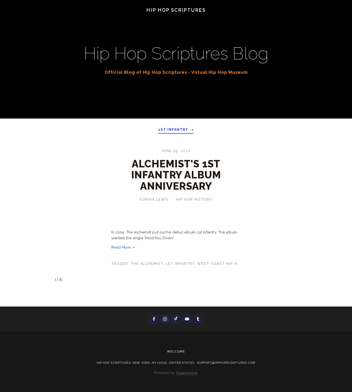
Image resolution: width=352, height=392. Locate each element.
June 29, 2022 (176, 151)
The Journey (44, 17)
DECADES (76, 17)
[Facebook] (154, 319)
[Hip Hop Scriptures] (187, 319)
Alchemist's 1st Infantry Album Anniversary (176, 175)
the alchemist (147, 264)
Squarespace (187, 373)
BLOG (16, 17)
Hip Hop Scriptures (176, 10)
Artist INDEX (206, 17)
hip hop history (194, 199)
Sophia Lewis (154, 199)
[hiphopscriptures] (198, 319)
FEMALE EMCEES (140, 17)
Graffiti (174, 17)
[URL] (176, 319)
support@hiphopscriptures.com (226, 362)
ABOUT (236, 17)
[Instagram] (165, 319)
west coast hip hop (220, 264)
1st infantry (180, 264)
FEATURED (105, 17)
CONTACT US (264, 17)
